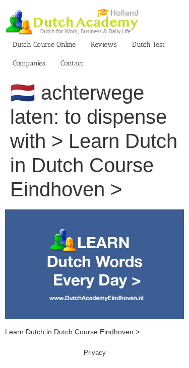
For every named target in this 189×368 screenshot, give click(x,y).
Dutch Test (148, 44)
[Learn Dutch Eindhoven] (94, 214)
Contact (72, 63)
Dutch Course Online (44, 44)
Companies (29, 63)
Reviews (104, 44)
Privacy (95, 352)
